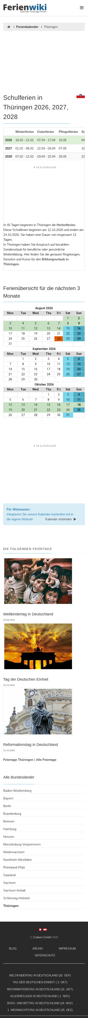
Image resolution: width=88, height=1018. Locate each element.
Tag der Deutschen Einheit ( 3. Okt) (40, 982)
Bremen (8, 821)
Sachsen (9, 883)
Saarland (9, 875)
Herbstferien (66, 225)
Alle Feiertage (46, 759)
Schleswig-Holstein (16, 898)
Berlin (7, 806)
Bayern (8, 798)
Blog (13, 948)
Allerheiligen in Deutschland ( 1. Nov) (40, 996)
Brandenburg (12, 813)
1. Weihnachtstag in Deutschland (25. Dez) (40, 1010)
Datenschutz (45, 955)
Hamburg (9, 829)
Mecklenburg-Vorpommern (22, 844)
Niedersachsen (13, 852)
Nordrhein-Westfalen (17, 859)
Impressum (67, 948)
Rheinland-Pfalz (14, 867)
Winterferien (24, 131)
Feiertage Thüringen (18, 759)
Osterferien (45, 131)
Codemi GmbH (42, 937)
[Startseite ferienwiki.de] (8, 27)
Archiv (37, 948)
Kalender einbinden (59, 519)
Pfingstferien (68, 131)
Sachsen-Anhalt (14, 890)
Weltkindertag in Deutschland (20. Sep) (40, 975)
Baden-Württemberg (17, 790)
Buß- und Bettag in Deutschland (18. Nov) (40, 1003)
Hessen (8, 836)
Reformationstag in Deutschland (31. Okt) (40, 989)
